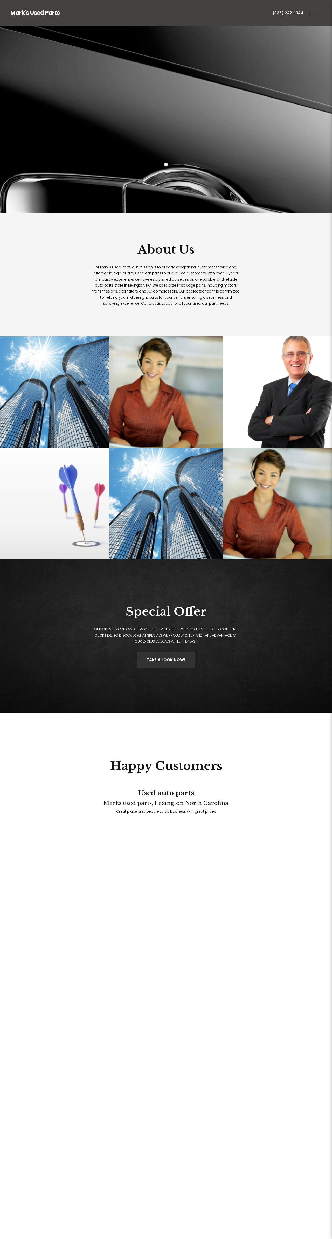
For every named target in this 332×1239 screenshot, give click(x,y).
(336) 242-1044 (288, 13)
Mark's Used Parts (35, 13)
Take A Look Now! (166, 660)
